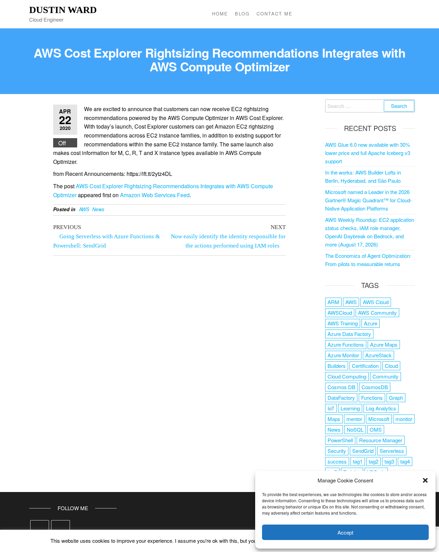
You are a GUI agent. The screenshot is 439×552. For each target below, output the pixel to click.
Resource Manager (380, 440)
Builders (337, 365)
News (98, 209)
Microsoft (378, 418)
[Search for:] (370, 105)
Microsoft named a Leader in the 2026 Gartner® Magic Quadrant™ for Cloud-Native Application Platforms (368, 200)
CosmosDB (374, 387)
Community (385, 376)
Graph (396, 397)
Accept (345, 532)
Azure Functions (346, 344)
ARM (333, 301)
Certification (365, 365)
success (337, 461)
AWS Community (377, 312)
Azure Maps (384, 344)
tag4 (405, 461)
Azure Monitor (343, 355)
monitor (403, 418)
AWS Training (343, 323)
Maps (334, 418)
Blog (242, 13)
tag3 (389, 461)
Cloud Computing (347, 376)
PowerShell (340, 440)
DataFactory (341, 397)
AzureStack (378, 355)
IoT (331, 408)
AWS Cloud (376, 301)
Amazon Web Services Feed (155, 195)
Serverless (392, 450)
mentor (354, 418)
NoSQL (355, 429)
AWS (84, 209)
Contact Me (275, 13)
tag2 (373, 461)
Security (337, 450)
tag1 (358, 461)
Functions (372, 397)
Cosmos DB (341, 387)
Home (220, 13)
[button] (425, 480)
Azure (370, 323)
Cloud (391, 365)
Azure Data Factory (349, 333)
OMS (376, 429)
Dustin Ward (63, 9)
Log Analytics (381, 408)
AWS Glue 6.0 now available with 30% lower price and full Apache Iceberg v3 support (367, 153)
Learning (350, 408)
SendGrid (362, 450)
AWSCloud (340, 312)
